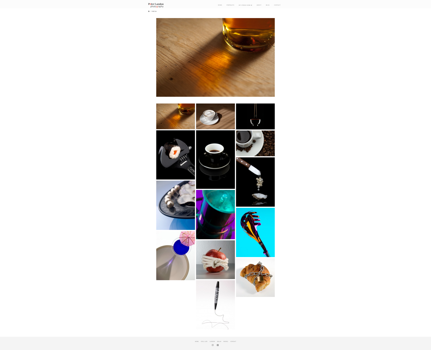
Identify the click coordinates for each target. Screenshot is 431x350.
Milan (219, 341)
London (212, 341)
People (225, 341)
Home (197, 341)
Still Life (204, 341)
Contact (233, 341)
